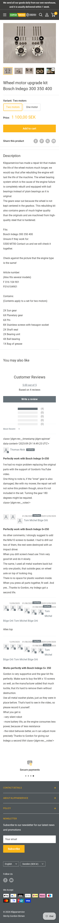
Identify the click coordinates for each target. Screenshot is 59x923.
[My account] (46, 15)
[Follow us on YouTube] (11, 880)
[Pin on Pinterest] (41, 141)
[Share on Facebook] (36, 141)
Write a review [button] (29, 399)
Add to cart (29, 128)
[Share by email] (53, 141)
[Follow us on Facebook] (5, 880)
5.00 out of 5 (29, 385)
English (8, 864)
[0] (53, 15)
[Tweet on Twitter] (47, 141)
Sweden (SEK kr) (30, 864)
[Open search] (40, 15)
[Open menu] (4, 15)
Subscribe (14, 848)
